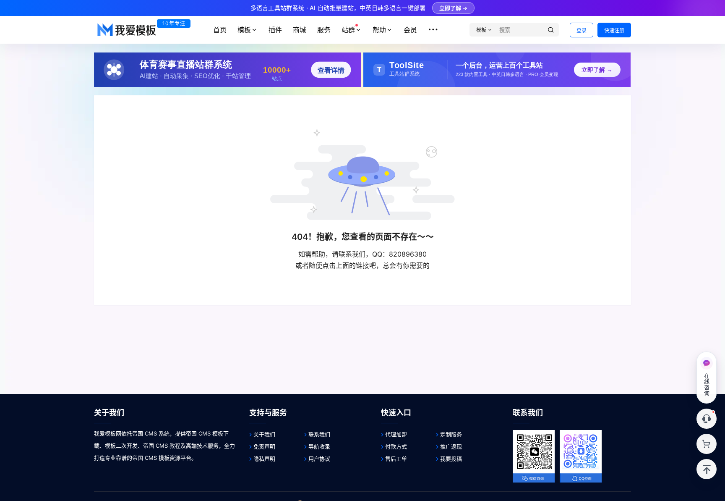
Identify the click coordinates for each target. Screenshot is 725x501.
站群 (348, 30)
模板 (244, 30)
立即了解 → (453, 8)
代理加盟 (396, 434)
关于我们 (264, 434)
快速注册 (614, 30)
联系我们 (319, 434)
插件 (275, 30)
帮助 (379, 30)
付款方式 (396, 446)
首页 (220, 30)
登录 (581, 30)
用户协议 (319, 458)
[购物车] (706, 444)
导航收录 (319, 446)
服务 (324, 30)
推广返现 (451, 446)
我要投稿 (451, 458)
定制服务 (451, 434)
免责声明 (264, 446)
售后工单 (396, 458)
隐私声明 (264, 458)
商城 (299, 30)
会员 (410, 30)
